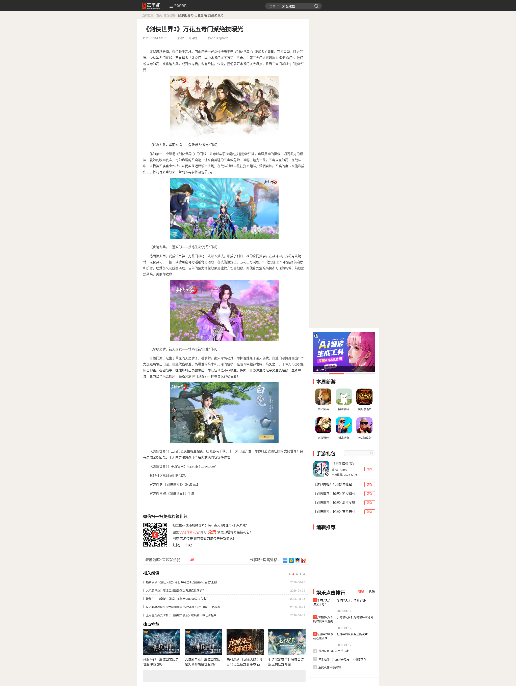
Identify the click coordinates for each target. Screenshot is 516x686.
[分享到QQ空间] (291, 560)
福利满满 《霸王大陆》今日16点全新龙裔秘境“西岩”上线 (245, 662)
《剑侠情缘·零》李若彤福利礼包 (344, 463)
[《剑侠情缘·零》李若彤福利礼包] (321, 469)
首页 (159, 15)
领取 (369, 469)
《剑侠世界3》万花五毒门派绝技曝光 (199, 15)
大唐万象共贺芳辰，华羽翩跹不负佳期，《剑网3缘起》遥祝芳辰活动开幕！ (192, 615)
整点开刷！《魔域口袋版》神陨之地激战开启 (174, 599)
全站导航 (180, 5)
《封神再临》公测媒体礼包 (332, 484)
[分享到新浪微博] (303, 560)
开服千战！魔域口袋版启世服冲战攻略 (161, 661)
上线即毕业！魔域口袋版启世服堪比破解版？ (174, 607)
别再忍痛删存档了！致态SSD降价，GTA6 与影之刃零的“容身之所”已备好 (192, 590)
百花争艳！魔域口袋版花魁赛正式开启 (170, 582)
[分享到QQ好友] (297, 560)
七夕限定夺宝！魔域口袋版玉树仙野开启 (286, 661)
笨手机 (316, 6)
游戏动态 (169, 15)
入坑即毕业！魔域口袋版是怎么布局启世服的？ (202, 661)
